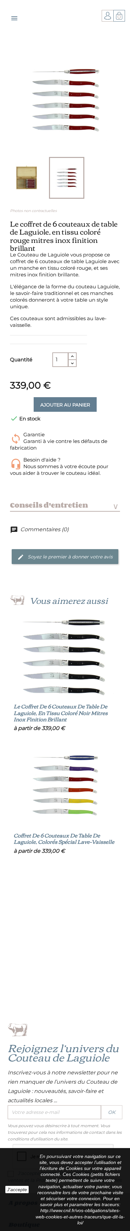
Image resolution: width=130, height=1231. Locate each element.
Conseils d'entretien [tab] (64, 505)
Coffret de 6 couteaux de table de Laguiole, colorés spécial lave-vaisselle (64, 838)
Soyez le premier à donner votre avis (69, 556)
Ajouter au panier (65, 405)
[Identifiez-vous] (107, 15)
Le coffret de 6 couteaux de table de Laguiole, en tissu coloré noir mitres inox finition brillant (61, 712)
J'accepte (17, 1189)
